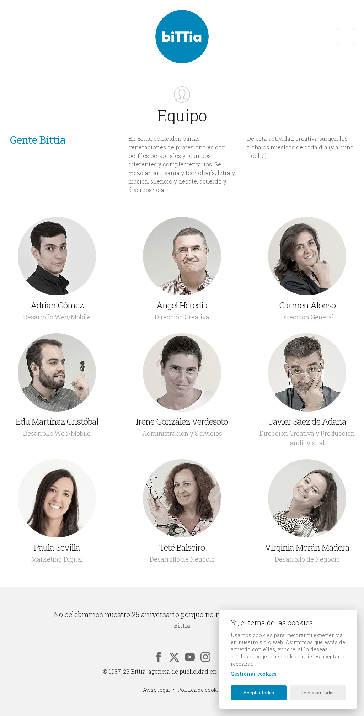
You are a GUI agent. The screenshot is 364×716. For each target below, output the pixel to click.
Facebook (159, 657)
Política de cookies (200, 689)
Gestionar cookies (254, 674)
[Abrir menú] (345, 36)
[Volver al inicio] (182, 36)
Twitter (174, 657)
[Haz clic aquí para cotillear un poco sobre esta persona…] (57, 256)
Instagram (205, 657)
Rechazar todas (317, 692)
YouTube (190, 657)
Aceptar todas (258, 692)
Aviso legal (156, 689)
